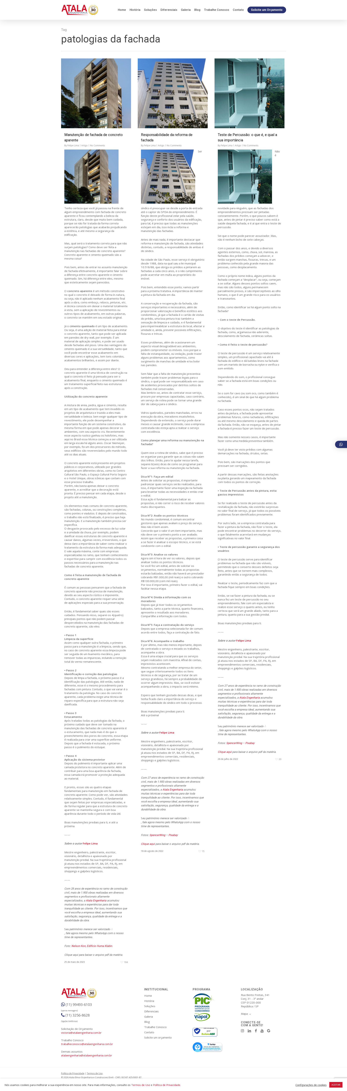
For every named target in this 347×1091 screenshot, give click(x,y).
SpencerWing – (158, 835)
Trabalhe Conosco (155, 1027)
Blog (147, 1022)
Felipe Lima (73, 145)
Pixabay (173, 835)
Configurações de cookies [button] (311, 1084)
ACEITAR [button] (335, 1084)
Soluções (149, 1006)
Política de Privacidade (72, 1073)
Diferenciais (151, 1011)
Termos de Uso (95, 1073)
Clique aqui (148, 844)
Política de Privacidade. (167, 1085)
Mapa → (246, 1013)
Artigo (84, 145)
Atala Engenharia (96, 900)
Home (148, 995)
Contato (149, 1032)
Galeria (148, 1016)
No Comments (97, 145)
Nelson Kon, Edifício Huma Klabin (91, 946)
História (149, 1001)
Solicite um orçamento (158, 1037)
